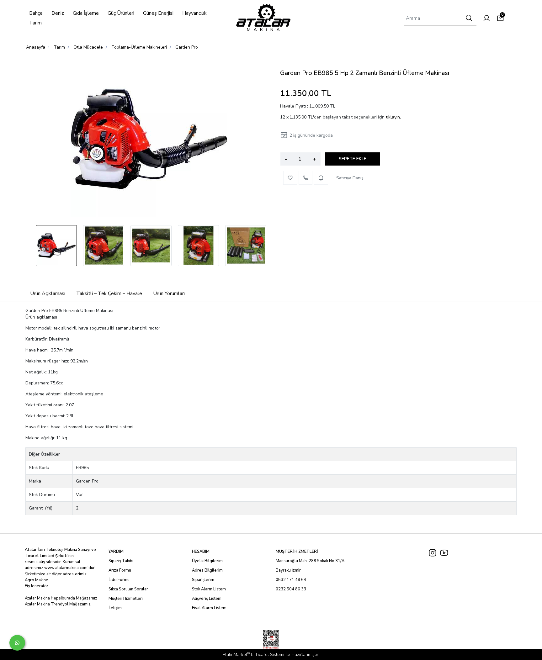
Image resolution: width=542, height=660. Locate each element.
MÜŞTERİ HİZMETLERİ (297, 551)
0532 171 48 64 (291, 580)
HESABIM (201, 551)
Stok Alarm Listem (209, 589)
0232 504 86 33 (291, 589)
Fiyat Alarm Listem (209, 608)
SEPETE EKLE (352, 159)
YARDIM (116, 551)
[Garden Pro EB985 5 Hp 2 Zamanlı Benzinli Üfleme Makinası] (149, 140)
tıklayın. (393, 117)
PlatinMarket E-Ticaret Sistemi (253, 654)
